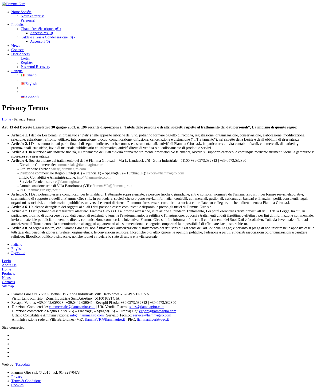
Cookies (17, 385)
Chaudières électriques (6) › (41, 29)
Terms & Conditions (26, 381)
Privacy (17, 377)
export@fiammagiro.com (165, 173)
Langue (17, 71)
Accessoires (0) (41, 33)
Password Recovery (35, 67)
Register (27, 62)
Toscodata (22, 364)
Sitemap (8, 286)
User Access (20, 54)
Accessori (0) (40, 41)
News (15, 46)
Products (8, 273)
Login (25, 58)
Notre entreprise (32, 16)
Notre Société (21, 12)
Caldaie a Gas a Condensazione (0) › (48, 37)
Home (6, 119)
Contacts (17, 50)
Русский (31, 96)
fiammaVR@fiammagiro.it (112, 186)
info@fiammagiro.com (93, 177)
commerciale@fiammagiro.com (80, 165)
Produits (17, 24)
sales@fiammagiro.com (68, 169)
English (30, 84)
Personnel (28, 20)
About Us (9, 265)
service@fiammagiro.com (65, 182)
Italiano (30, 75)
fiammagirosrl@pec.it (44, 190)
